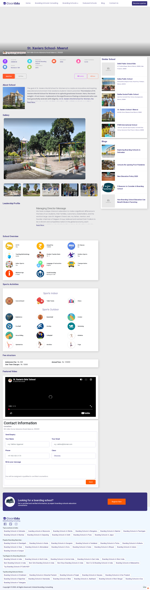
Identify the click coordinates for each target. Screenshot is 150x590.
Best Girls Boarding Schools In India (41, 563)
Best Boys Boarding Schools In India (70, 563)
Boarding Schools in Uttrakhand (15, 575)
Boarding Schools (70, 3)
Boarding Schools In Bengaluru (86, 531)
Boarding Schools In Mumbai (14, 535)
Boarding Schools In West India (113, 559)
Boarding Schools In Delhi (61, 535)
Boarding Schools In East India (88, 559)
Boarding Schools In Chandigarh (15, 543)
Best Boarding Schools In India (15, 563)
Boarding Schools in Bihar (62, 579)
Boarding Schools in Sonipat (14, 551)
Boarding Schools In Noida (38, 543)
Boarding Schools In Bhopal (104, 547)
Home (28, 3)
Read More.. (31, 102)
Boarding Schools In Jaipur (104, 535)
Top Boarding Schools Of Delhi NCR (16, 567)
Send (91, 482)
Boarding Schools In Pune (82, 535)
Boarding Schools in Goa (134, 579)
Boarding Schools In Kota (60, 547)
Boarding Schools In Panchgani (134, 531)
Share (93, 76)
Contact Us (113, 3)
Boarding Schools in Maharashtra (127, 563)
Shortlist (81, 76)
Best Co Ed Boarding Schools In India (99, 563)
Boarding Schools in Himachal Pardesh (43, 575)
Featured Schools (90, 3)
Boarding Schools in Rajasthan (14, 579)
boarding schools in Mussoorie (39, 531)
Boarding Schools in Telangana (15, 583)
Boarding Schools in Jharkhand (85, 579)
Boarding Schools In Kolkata (132, 543)
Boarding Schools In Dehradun (14, 531)
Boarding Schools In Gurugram (62, 543)
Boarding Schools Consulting (46, 3)
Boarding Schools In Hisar (13, 547)
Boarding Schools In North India (36, 559)
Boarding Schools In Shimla (62, 531)
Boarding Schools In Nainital (110, 531)
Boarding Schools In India (13, 559)
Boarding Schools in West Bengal (110, 579)
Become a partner (139, 3)
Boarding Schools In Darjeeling (38, 535)
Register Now (117, 502)
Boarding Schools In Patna (109, 543)
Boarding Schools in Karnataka (39, 579)
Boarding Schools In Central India (62, 559)
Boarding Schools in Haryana (92, 575)
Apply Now (9, 76)
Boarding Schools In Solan (82, 547)
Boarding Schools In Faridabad (86, 543)
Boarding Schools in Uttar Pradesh (117, 575)
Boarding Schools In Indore (126, 547)
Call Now (20, 76)
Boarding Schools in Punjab (69, 575)
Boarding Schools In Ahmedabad (36, 547)
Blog (103, 3)
